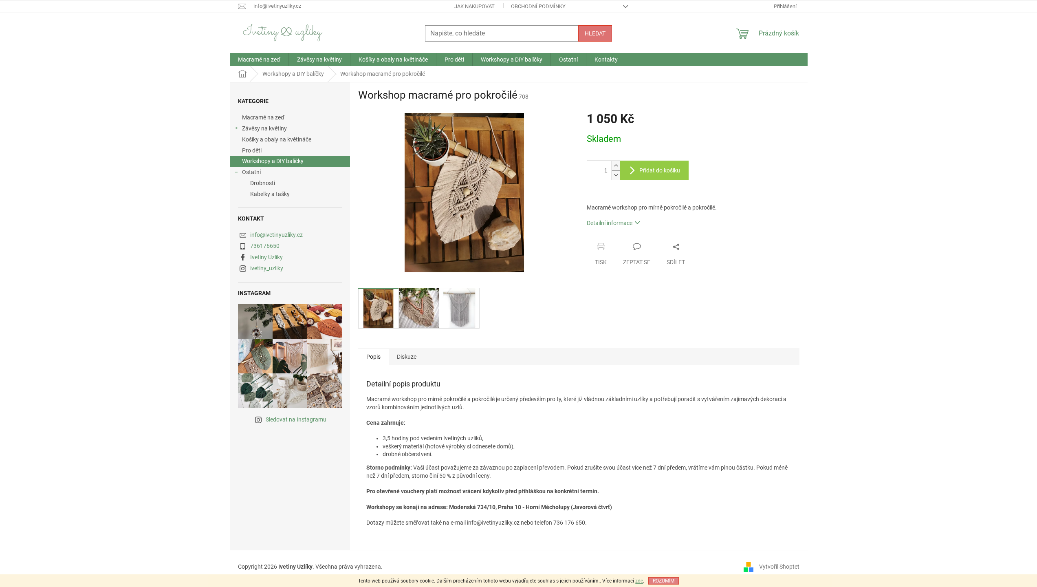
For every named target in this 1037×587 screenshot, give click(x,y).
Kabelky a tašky (270, 194)
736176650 (265, 246)
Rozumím (663, 581)
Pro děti (252, 150)
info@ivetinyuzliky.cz (276, 235)
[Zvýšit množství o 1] (616, 165)
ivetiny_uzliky (266, 268)
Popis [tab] (373, 356)
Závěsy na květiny (264, 128)
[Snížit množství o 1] (616, 175)
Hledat (595, 33)
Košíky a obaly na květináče (276, 139)
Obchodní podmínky (538, 6)
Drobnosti (262, 183)
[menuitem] (259, 59)
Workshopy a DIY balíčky (273, 161)
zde (639, 581)
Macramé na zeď (263, 117)
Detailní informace (609, 223)
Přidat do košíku (659, 170)
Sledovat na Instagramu (296, 419)
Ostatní (251, 172)
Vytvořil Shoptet (779, 566)
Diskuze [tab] (406, 356)
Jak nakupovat (474, 6)
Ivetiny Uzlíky (266, 257)
